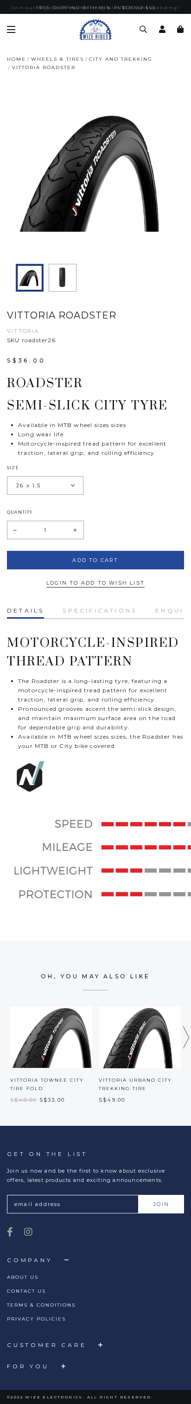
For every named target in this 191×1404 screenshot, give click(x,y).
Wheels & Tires (57, 59)
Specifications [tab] (100, 610)
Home (16, 59)
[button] (186, 1037)
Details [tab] (25, 610)
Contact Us (26, 1291)
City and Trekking (121, 59)
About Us (22, 1277)
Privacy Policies (36, 1319)
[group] (30, 278)
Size (13, 467)
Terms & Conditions (41, 1305)
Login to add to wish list (95, 583)
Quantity (20, 512)
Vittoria (23, 331)
